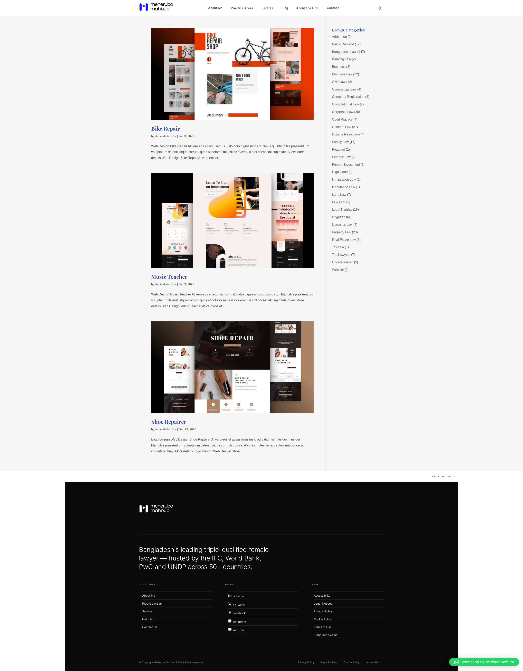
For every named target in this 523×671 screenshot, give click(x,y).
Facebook (239, 613)
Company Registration (348, 96)
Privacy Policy (323, 611)
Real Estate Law (344, 240)
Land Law (339, 194)
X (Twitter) (239, 604)
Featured (338, 149)
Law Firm (338, 202)
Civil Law (338, 82)
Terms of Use (322, 627)
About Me (215, 8)
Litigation (338, 217)
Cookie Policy (323, 619)
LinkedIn (238, 596)
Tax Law (338, 247)
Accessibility (322, 595)
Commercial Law (344, 89)
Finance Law (341, 157)
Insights (147, 619)
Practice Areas (242, 8)
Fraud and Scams (325, 635)
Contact (333, 8)
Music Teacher (169, 276)
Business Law (342, 74)
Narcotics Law (342, 224)
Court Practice (342, 119)
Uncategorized (342, 262)
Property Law (341, 232)
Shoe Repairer (168, 421)
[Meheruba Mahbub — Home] (156, 509)
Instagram (239, 621)
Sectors (267, 8)
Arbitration (339, 36)
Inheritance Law (343, 187)
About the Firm (307, 8)
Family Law (340, 142)
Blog (285, 8)
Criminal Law (341, 127)
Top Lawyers (341, 254)
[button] (484, 662)
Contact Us (149, 627)
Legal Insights (342, 209)
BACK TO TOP (441, 476)
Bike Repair (165, 128)
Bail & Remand (343, 44)
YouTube (238, 630)
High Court (340, 172)
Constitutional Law (345, 104)
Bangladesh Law (344, 52)
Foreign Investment (346, 164)
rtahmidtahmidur (165, 136)
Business (338, 66)
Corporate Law (342, 112)
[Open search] (379, 8)
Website (338, 270)
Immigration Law (344, 179)
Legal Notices (323, 603)
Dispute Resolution (346, 134)
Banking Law (341, 59)
